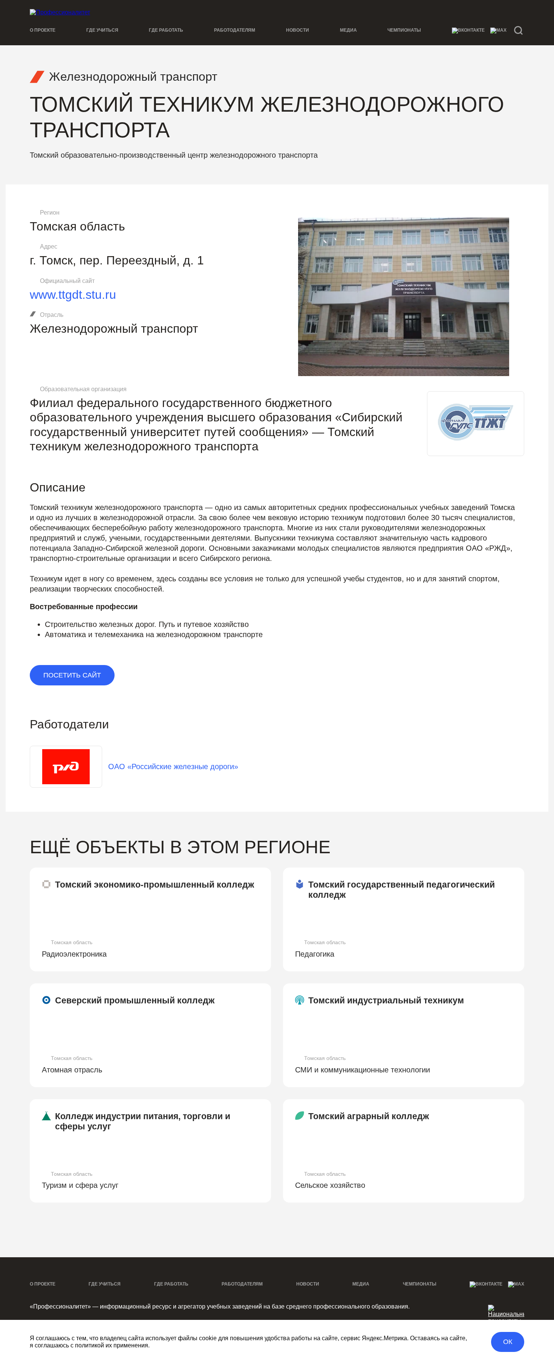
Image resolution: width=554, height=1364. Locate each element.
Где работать (166, 30)
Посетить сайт (72, 675)
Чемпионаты (404, 30)
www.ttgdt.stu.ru (73, 294)
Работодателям (234, 30)
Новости (297, 30)
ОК (507, 1342)
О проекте (42, 30)
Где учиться (102, 30)
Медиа (348, 30)
